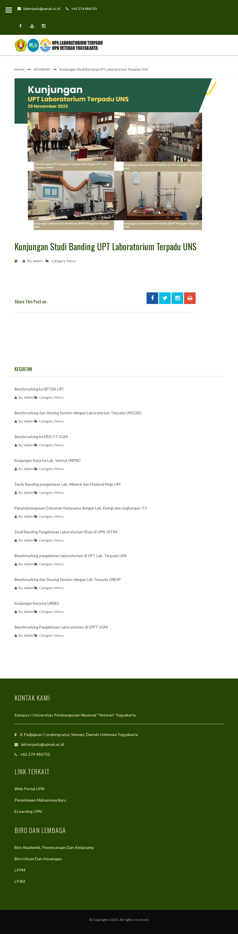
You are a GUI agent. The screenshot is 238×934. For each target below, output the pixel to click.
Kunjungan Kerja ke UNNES (37, 603)
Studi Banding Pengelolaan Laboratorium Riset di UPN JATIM (66, 532)
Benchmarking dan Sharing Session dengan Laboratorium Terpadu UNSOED (78, 413)
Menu (71, 261)
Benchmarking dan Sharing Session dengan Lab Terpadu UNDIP (68, 579)
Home (19, 69)
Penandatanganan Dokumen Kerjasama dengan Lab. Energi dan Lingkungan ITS (81, 508)
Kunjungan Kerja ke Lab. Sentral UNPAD (48, 460)
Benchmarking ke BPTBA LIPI (39, 389)
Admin (38, 261)
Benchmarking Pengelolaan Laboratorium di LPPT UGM (61, 627)
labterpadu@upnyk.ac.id (41, 8)
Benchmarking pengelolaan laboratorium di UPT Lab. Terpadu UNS (71, 555)
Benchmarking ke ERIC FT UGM (41, 436)
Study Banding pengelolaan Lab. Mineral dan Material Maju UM (67, 484)
